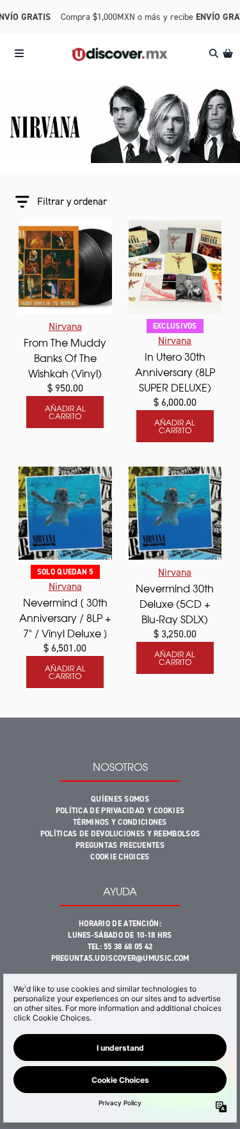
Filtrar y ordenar (72, 201)
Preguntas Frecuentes (120, 845)
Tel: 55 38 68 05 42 (120, 947)
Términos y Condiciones (120, 822)
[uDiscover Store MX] (120, 53)
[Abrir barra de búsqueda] (213, 53)
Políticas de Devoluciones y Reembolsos (120, 834)
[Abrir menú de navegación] (19, 53)
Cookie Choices (119, 857)
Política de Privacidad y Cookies (120, 811)
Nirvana (65, 326)
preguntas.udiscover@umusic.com (120, 958)
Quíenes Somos (120, 799)
